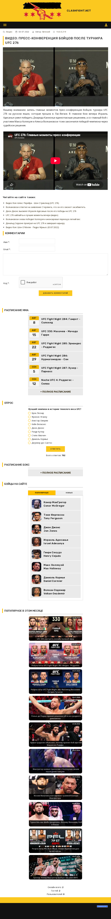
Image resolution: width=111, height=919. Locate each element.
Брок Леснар (38, 413)
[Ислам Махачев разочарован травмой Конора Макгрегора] (55, 790)
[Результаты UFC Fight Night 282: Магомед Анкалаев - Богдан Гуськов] (55, 684)
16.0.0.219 (61, 32)
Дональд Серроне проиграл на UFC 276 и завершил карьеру (35, 223)
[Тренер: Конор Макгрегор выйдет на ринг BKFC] (55, 869)
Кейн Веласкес (39, 424)
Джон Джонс (38, 428)
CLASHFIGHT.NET (79, 10)
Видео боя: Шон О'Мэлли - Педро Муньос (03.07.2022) (32, 227)
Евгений (46, 32)
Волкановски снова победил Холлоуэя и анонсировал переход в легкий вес (43, 219)
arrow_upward (104, 912)
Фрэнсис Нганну (39, 416)
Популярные (42, 493)
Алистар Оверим (40, 420)
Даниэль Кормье (40, 439)
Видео (9, 32)
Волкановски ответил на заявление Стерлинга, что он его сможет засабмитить (45, 207)
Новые (69, 493)
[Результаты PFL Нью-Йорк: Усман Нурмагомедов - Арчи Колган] (55, 843)
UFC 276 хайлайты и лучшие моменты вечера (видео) (32, 215)
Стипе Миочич (39, 435)
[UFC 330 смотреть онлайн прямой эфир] (55, 631)
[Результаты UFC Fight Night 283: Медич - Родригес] (55, 657)
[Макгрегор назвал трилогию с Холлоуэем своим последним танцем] (55, 763)
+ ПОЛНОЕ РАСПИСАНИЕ (55, 391)
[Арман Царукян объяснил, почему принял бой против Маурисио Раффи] (55, 737)
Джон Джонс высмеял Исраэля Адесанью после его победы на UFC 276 (41, 211)
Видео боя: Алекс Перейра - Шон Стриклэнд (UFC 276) (32, 203)
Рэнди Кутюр (38, 431)
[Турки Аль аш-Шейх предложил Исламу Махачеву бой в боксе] (55, 816)
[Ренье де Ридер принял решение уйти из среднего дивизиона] (55, 710)
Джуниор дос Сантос (42, 443)
